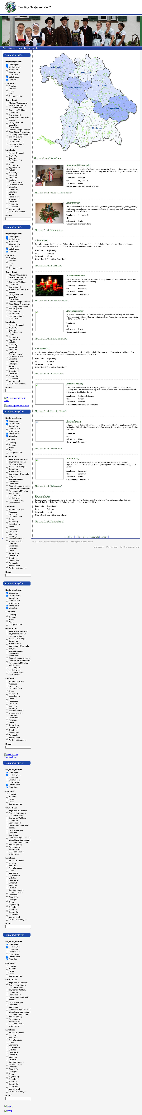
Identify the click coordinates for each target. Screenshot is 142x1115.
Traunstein (13, 207)
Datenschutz (111, 547)
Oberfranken (14, 72)
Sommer (12, 89)
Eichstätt (12, 170)
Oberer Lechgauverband (19, 130)
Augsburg (13, 155)
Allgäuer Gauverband (18, 103)
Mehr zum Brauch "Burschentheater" (49, 521)
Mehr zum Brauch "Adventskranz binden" (51, 301)
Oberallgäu (13, 189)
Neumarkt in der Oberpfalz (16, 186)
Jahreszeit (10, 83)
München (13, 177)
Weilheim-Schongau (17, 212)
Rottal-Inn (13, 202)
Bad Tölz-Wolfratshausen (15, 159)
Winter (11, 94)
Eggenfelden (14, 167)
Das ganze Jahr (15, 96)
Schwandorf (14, 204)
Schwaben (13, 69)
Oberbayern (14, 64)
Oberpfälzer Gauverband (20, 132)
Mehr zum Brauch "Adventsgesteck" (49, 230)
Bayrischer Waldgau (17, 110)
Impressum (99, 547)
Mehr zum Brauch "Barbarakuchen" (49, 449)
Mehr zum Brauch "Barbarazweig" (48, 486)
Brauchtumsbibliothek (12, 48)
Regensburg (14, 197)
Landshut (13, 175)
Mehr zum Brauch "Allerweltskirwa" (49, 374)
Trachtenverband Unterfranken (16, 145)
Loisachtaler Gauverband (14, 126)
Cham (11, 162)
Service (35, 48)
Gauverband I (15, 115)
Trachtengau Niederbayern (15, 140)
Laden (27, 48)
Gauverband (11, 100)
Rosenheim (14, 199)
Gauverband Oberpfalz (19, 117)
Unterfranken (14, 74)
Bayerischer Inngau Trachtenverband (17, 106)
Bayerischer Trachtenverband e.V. (54, 542)
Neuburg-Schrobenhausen (16, 181)
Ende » (105, 537)
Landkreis (10, 150)
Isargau (12, 120)
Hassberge (13, 172)
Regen (11, 194)
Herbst (11, 91)
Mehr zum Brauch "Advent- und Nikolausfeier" (53, 193)
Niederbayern (15, 67)
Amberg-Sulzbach (16, 153)
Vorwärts (95, 537)
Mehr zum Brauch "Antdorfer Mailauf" (50, 411)
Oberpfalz (13, 79)
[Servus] (8, 1106)
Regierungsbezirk (13, 62)
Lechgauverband (16, 122)
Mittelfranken (14, 77)
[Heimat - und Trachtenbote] (16, 757)
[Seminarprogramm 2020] (16, 405)
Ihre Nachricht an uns (129, 547)
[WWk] (8, 1111)
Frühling (12, 86)
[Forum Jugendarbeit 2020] (16, 400)
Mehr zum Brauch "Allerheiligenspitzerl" (51, 338)
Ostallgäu (13, 192)
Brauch (8, 215)
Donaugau (13, 112)
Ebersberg (13, 165)
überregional (14, 209)
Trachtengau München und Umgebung (18, 135)
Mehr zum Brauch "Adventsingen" (48, 265)
